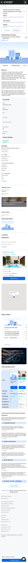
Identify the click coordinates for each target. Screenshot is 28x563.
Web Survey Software (5, 510)
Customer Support (5, 519)
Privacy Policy (4, 525)
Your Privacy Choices (5, 521)
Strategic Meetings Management (8, 507)
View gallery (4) (21, 61)
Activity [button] (6, 337)
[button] (14, 297)
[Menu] (1, 2)
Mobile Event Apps (5, 505)
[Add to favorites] (26, 38)
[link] (13, 321)
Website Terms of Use (5, 529)
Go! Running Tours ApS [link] (11, 327)
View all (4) (4, 181)
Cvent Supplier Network (6, 496)
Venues (4, 5)
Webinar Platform (5, 512)
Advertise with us (5, 531)
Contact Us (3, 517)
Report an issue (5, 490)
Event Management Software (7, 501)
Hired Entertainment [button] (13, 337)
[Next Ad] (26, 266)
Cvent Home (3, 515)
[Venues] (25, 2)
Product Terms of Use (5, 527)
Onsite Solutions (4, 498)
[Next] (26, 65)
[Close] (24, 11)
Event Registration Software (7, 503)
